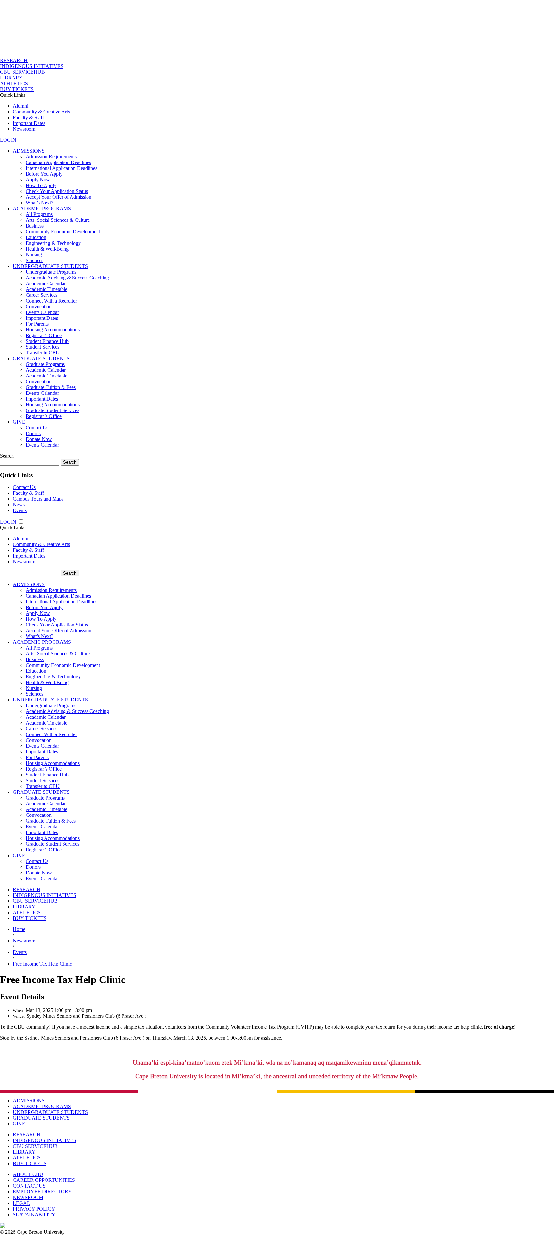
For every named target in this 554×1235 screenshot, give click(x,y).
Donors (33, 433)
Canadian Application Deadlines (58, 162)
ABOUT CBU (28, 1174)
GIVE (19, 422)
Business (35, 225)
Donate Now (39, 439)
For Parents (37, 324)
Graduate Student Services (52, 410)
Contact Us (37, 427)
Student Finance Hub (47, 341)
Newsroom (24, 129)
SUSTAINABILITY (34, 1214)
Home (19, 929)
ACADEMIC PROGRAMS (42, 208)
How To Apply (41, 185)
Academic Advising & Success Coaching (67, 277)
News (19, 504)
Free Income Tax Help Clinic (42, 963)
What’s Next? (39, 202)
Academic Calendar (46, 283)
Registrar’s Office (44, 335)
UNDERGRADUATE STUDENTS (50, 266)
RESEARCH (14, 60)
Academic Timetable (46, 289)
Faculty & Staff (28, 117)
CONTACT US (29, 1186)
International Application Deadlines (61, 168)
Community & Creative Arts (41, 111)
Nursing (34, 254)
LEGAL (21, 1203)
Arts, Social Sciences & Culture (58, 220)
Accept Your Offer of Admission (58, 197)
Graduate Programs (45, 364)
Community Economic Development (63, 231)
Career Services (41, 295)
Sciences (34, 260)
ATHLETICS (14, 83)
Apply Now (38, 179)
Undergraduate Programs (51, 272)
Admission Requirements (51, 156)
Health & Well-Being (47, 249)
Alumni (20, 106)
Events (20, 510)
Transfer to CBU (43, 352)
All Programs (39, 214)
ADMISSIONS (29, 150)
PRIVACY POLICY (34, 1209)
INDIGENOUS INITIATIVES (31, 66)
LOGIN (8, 140)
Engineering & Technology (53, 243)
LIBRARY (11, 77)
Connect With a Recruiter (51, 300)
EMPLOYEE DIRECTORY (42, 1191)
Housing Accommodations (53, 329)
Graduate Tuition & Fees (51, 387)
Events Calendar (42, 312)
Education (36, 237)
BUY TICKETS (17, 89)
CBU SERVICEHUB (22, 72)
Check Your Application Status (57, 191)
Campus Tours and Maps (38, 498)
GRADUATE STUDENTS (41, 358)
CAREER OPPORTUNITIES (44, 1180)
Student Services (42, 347)
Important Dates (29, 123)
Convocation (39, 306)
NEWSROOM (28, 1197)
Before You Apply (44, 174)
